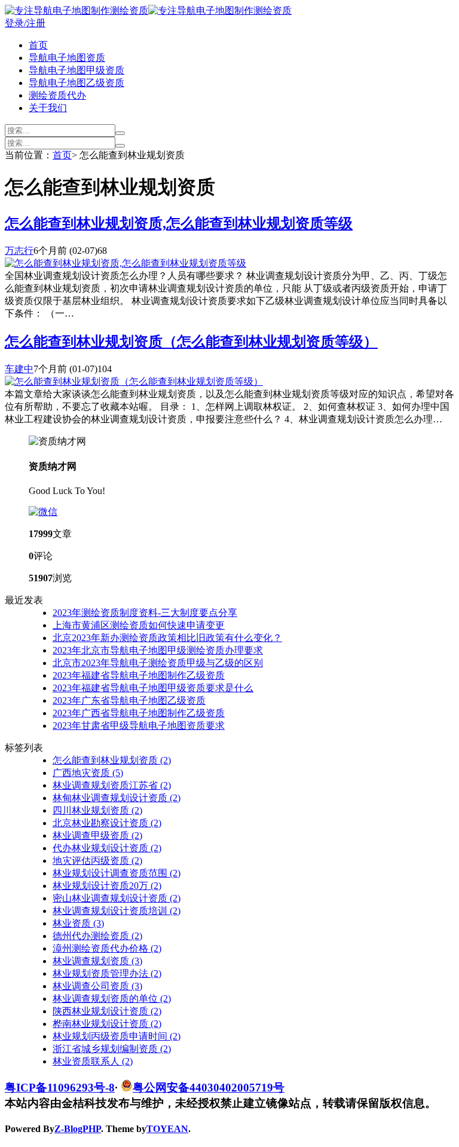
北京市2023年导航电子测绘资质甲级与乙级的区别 (158, 663)
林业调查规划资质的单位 (112, 998)
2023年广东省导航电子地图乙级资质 (129, 700)
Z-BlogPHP (77, 1129)
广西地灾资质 (88, 773)
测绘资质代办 (57, 95)
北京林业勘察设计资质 (107, 823)
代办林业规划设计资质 (107, 848)
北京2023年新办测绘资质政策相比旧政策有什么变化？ (167, 638)
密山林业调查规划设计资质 (116, 898)
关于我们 (48, 108)
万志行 (19, 251)
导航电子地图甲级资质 (76, 70)
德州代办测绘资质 (97, 936)
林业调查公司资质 (97, 986)
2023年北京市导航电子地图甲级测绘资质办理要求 (158, 650)
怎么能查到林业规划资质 (112, 760)
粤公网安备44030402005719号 (208, 1087)
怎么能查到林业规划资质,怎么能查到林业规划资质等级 (179, 223)
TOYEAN (167, 1129)
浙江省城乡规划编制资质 (112, 1049)
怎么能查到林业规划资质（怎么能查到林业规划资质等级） (191, 341)
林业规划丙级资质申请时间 (116, 1036)
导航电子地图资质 (67, 58)
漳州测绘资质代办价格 (107, 948)
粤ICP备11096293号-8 (60, 1087)
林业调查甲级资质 (97, 835)
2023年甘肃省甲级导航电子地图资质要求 (139, 725)
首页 (38, 45)
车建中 (19, 369)
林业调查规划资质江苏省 (112, 785)
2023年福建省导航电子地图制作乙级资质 (139, 675)
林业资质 (78, 923)
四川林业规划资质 (97, 810)
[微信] (43, 512)
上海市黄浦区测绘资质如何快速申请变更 (139, 625)
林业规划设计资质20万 (107, 886)
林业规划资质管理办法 (107, 973)
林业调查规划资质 (97, 961)
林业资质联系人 (93, 1061)
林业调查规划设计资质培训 (116, 911)
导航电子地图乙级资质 (76, 83)
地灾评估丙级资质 (97, 860)
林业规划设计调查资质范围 (116, 873)
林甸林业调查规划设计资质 (116, 798)
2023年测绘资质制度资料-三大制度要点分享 (145, 613)
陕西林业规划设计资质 (107, 1011)
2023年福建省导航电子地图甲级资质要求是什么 (153, 688)
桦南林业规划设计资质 (107, 1024)
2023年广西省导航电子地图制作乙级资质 (139, 713)
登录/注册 (25, 23)
